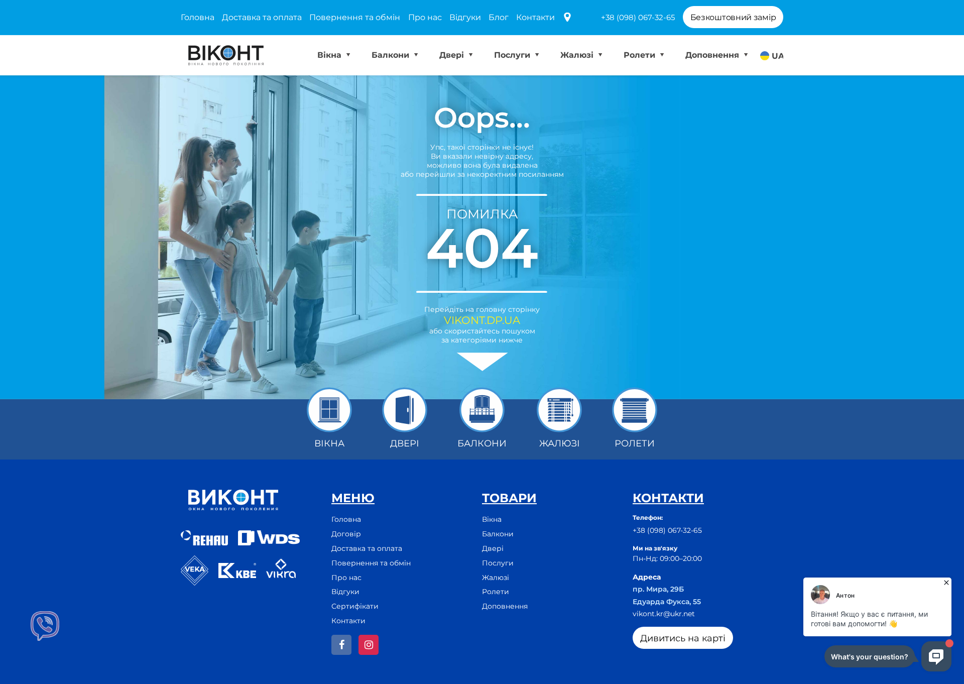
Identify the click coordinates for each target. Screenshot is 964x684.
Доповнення (713, 55)
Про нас (425, 17)
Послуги (513, 55)
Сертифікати (355, 606)
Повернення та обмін (354, 17)
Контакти (535, 17)
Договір (346, 533)
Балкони (392, 55)
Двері (452, 55)
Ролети (641, 55)
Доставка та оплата (262, 17)
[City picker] (567, 18)
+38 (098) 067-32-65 (638, 17)
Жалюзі (578, 55)
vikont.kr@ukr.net (664, 613)
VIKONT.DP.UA (482, 320)
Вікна (330, 55)
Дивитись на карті (683, 638)
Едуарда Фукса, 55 (667, 601)
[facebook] (341, 645)
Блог (499, 17)
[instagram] (368, 645)
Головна (197, 17)
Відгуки (465, 17)
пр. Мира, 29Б (658, 589)
